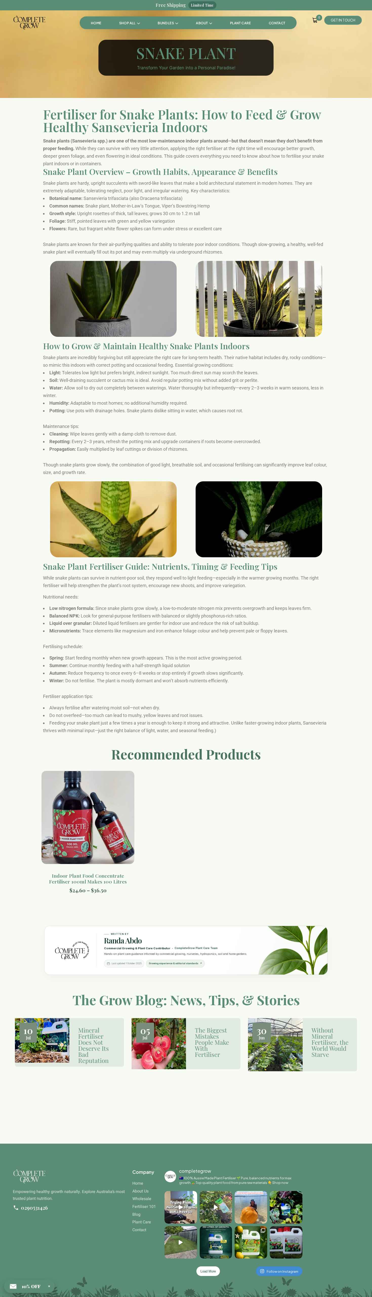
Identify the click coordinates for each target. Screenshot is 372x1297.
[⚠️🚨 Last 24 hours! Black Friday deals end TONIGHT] (286, 1242)
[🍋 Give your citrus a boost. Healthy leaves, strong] (216, 1207)
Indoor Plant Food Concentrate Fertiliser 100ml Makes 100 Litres (88, 878)
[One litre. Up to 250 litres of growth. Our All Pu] (216, 1242)
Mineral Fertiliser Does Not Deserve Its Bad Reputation (93, 1045)
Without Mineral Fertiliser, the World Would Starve (330, 1042)
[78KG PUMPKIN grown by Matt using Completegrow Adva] (251, 1207)
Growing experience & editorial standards (175, 963)
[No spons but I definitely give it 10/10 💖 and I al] (180, 1207)
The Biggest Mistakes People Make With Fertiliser (212, 1042)
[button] (168, 23)
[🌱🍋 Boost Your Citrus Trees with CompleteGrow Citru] (251, 1242)
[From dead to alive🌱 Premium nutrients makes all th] (180, 1242)
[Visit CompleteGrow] (72, 950)
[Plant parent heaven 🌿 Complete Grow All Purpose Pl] (286, 1207)
